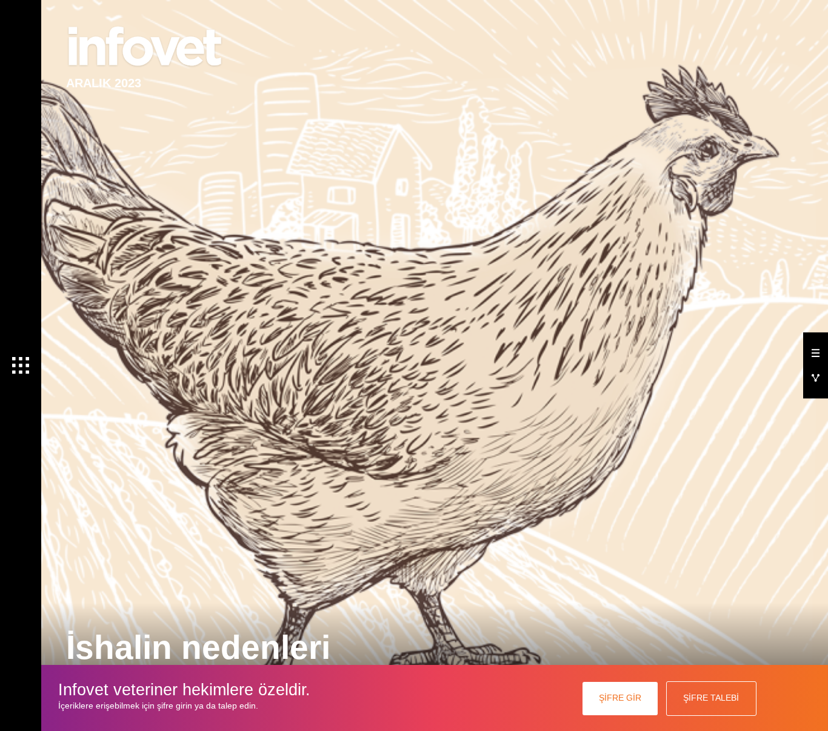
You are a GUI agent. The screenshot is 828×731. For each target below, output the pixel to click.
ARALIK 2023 (103, 83)
